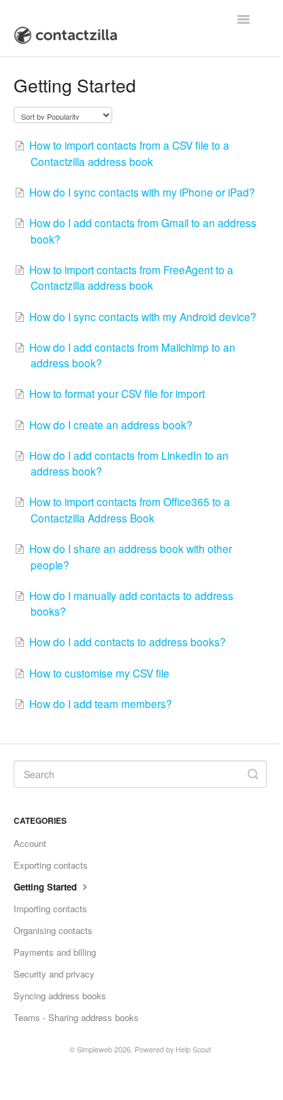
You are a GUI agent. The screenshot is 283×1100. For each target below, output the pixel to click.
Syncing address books (60, 995)
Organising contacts (53, 930)
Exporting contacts (51, 865)
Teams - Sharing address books (76, 1017)
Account (30, 843)
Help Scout (193, 1049)
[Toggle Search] (253, 774)
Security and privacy (54, 973)
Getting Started (47, 886)
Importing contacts (50, 908)
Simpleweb (94, 1049)
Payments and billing (55, 952)
